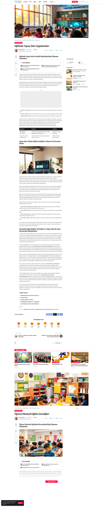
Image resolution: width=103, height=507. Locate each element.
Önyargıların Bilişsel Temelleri (27, 299)
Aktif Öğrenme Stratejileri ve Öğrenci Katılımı (30, 467)
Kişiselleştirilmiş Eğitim (38, 309)
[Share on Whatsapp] (53, 50)
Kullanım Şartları (6, 502)
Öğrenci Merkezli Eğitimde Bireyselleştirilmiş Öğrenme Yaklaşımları (30, 465)
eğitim (24, 309)
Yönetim (35, 362)
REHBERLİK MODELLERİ (57, 364)
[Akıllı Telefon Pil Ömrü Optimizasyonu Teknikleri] (69, 88)
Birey (16, 362)
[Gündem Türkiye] (18, 2)
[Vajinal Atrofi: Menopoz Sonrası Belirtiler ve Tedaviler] (69, 77)
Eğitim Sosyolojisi (75, 362)
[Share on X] (51, 50)
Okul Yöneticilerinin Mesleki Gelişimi (40, 364)
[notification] (79, 1)
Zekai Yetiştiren (22, 49)
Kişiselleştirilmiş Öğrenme (49, 309)
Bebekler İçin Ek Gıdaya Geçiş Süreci (80, 69)
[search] (81, 2)
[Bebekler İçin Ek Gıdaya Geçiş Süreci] (69, 71)
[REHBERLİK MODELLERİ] (61, 357)
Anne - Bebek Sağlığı (76, 71)
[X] (82, 63)
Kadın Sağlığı (75, 78)
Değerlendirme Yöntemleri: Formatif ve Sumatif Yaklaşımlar (50, 465)
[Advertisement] (40, 99)
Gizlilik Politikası (12, 501)
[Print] (56, 50)
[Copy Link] (55, 50)
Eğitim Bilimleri (18, 42)
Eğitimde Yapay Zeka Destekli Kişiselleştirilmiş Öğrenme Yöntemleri (30, 66)
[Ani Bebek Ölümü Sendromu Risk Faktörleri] (69, 83)
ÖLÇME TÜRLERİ (24, 297)
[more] (55, 2)
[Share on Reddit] (16, 69)
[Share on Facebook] (49, 50)
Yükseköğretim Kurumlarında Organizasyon (30, 295)
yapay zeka (56, 309)
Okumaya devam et (51, 481)
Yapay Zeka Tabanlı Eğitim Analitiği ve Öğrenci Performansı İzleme (30, 69)
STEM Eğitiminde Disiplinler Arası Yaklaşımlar (30, 301)
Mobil (74, 89)
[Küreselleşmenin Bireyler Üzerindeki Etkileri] (23, 357)
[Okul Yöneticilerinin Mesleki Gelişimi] (42, 357)
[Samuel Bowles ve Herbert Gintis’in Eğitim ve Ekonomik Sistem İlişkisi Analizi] (79, 357)
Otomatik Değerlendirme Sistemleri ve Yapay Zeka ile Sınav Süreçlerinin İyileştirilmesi (51, 66)
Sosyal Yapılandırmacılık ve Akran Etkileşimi (30, 303)
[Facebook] (71, 63)
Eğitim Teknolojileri (30, 309)
